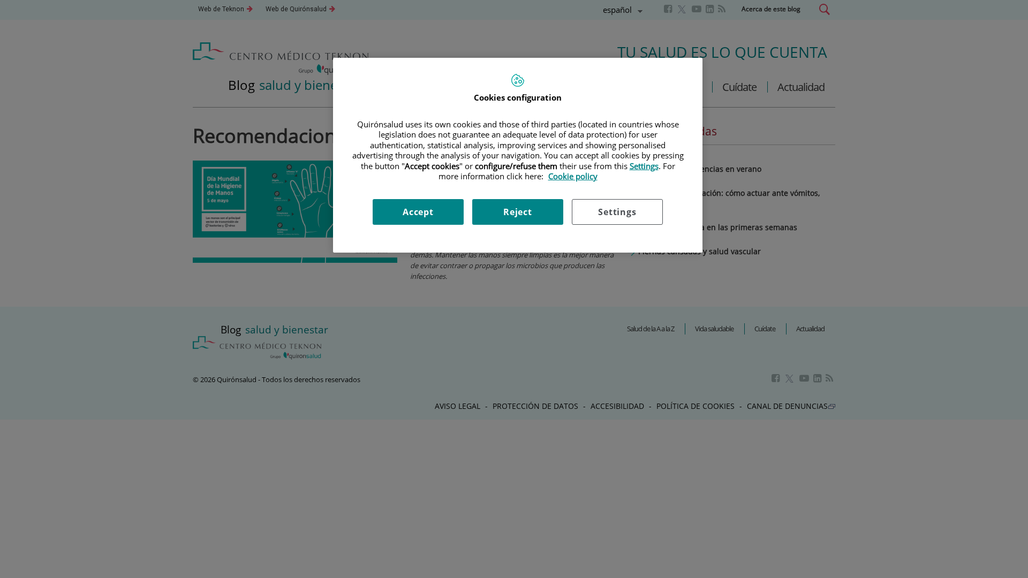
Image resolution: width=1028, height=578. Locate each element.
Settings (617, 212)
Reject (517, 212)
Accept (418, 212)
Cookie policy (573, 176)
